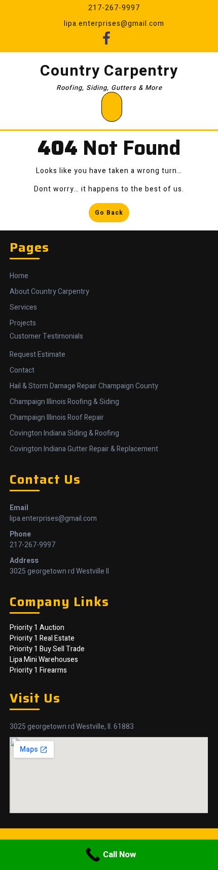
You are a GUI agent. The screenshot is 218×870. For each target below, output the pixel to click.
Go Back (112, 214)
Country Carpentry (109, 71)
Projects (23, 323)
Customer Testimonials (46, 336)
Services (23, 307)
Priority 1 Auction (37, 627)
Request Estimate (37, 354)
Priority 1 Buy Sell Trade (47, 649)
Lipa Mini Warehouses (44, 659)
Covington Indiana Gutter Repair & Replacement (84, 449)
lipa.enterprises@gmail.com (53, 518)
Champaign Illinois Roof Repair (57, 417)
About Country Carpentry (49, 291)
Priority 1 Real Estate (42, 638)
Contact (22, 370)
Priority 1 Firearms (38, 670)
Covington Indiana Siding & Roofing (64, 433)
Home (19, 276)
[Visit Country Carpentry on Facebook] (106, 41)
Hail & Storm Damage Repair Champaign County (84, 386)
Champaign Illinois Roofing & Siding (64, 401)
